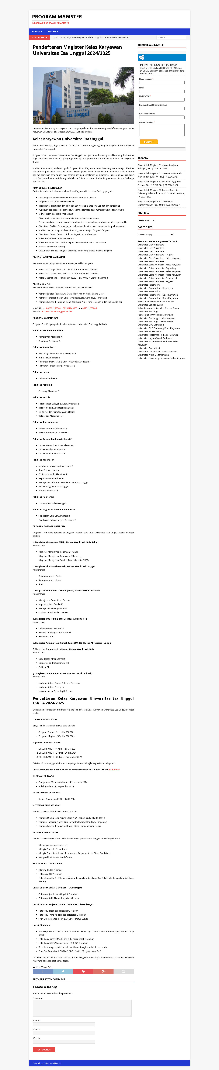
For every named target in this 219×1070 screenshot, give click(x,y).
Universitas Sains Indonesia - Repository (157, 268)
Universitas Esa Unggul (149, 311)
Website (37, 1038)
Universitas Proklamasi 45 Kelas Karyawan (158, 334)
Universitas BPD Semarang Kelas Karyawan (159, 328)
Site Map (53, 31)
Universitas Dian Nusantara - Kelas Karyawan (159, 258)
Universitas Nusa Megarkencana (153, 354)
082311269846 (89, 308)
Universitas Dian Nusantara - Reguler (155, 254)
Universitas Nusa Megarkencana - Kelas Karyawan (162, 358)
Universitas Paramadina (149, 284)
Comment (37, 998)
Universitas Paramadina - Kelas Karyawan (158, 294)
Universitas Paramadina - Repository (155, 288)
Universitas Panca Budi (149, 348)
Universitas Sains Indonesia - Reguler (155, 281)
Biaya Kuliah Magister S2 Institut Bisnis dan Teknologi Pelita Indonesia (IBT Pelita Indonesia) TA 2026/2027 (161, 193)
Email (36, 1029)
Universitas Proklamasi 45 (150, 331)
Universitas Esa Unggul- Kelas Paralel (155, 321)
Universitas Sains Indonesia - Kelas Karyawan (159, 264)
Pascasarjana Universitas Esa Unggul (155, 314)
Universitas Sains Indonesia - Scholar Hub (157, 278)
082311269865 (70, 308)
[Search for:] (171, 37)
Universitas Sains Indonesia (151, 261)
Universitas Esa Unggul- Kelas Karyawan (157, 318)
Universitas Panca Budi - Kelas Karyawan (157, 351)
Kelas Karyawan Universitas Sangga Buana (158, 308)
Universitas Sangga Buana (150, 304)
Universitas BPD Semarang (151, 324)
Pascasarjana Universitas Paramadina (156, 301)
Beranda (37, 31)
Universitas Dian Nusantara (151, 244)
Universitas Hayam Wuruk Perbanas (155, 338)
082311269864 (53, 308)
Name (36, 1020)
